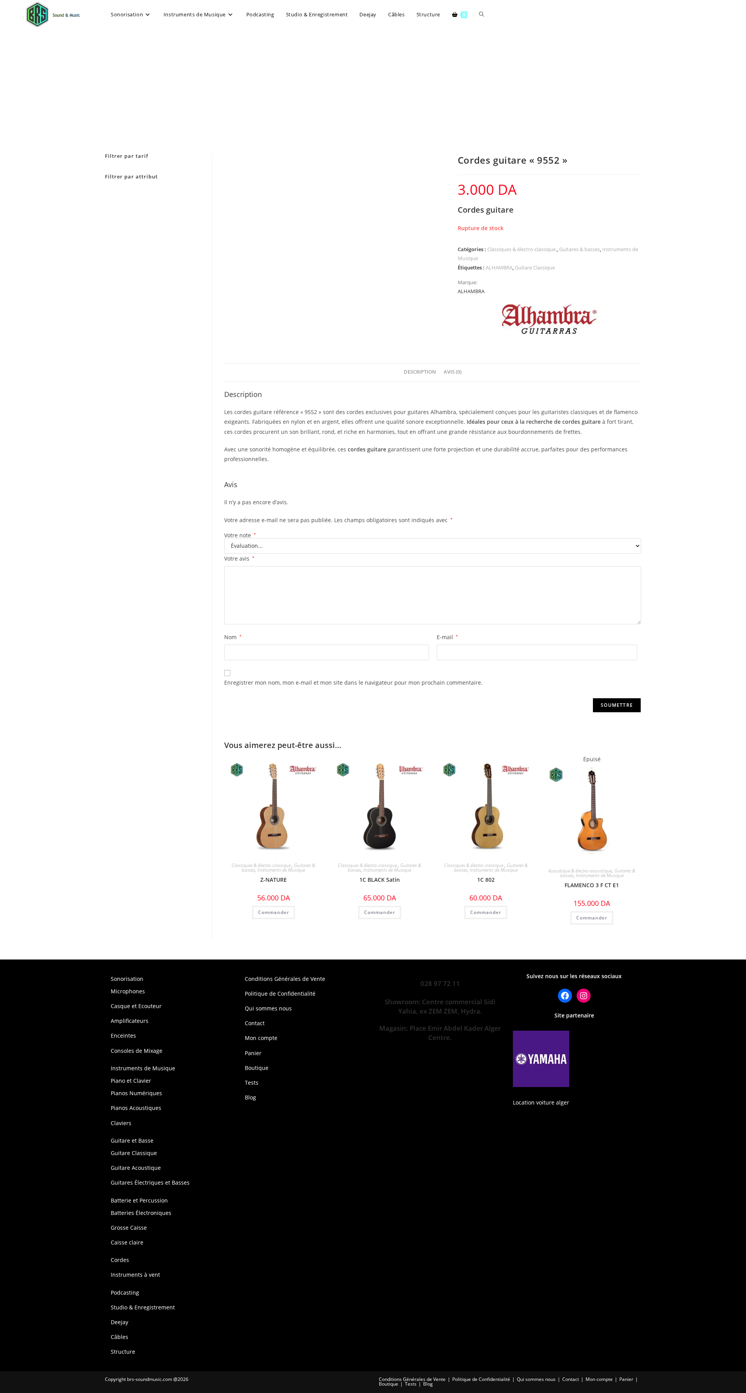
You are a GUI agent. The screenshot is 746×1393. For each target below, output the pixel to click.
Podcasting (125, 1292)
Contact (255, 1023)
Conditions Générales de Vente (285, 978)
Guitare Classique (535, 267)
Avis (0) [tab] (453, 372)
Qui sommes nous (268, 1008)
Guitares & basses (579, 249)
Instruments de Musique (281, 870)
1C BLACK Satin (379, 879)
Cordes (120, 1260)
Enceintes (123, 1035)
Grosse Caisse (129, 1227)
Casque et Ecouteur (136, 1006)
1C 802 (486, 879)
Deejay (119, 1322)
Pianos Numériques (136, 1093)
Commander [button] (273, 912)
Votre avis (239, 558)
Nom (233, 637)
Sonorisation (127, 978)
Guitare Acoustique (136, 1167)
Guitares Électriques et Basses (150, 1182)
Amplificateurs (129, 1020)
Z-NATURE (273, 879)
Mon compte (261, 1038)
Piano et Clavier (131, 1080)
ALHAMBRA (499, 267)
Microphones (128, 991)
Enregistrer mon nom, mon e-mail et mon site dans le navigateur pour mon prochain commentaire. (353, 682)
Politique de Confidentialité (280, 993)
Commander (591, 917)
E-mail (447, 637)
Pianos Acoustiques (136, 1108)
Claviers (121, 1123)
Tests (251, 1082)
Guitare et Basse (132, 1140)
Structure (123, 1351)
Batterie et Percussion (139, 1200)
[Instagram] (584, 996)
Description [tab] (420, 372)
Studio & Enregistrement (143, 1307)
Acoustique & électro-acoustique (580, 870)
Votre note (240, 535)
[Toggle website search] (481, 14)
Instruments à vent (135, 1274)
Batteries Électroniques (141, 1212)
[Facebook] (565, 996)
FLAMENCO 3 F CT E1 (592, 885)
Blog (250, 1097)
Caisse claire (127, 1242)
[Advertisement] (373, 87)
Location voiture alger (541, 1102)
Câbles (119, 1337)
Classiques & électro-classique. (522, 249)
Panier (253, 1053)
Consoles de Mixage (136, 1050)
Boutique (256, 1067)
